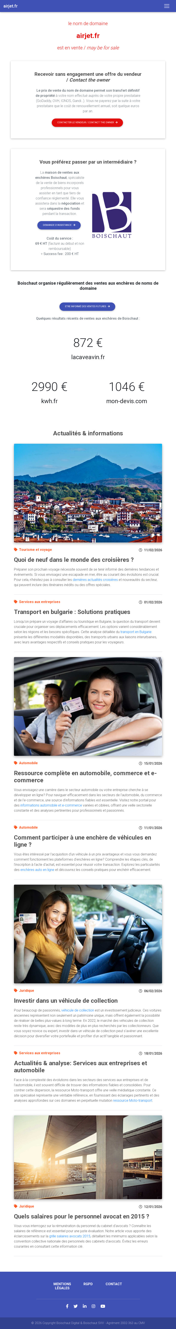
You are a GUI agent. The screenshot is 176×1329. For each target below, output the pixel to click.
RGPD (88, 1284)
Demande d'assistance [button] (57, 225)
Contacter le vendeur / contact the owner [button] (85, 122)
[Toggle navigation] (167, 6)
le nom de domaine (88, 23)
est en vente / (88, 47)
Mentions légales (62, 1286)
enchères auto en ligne (37, 870)
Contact (114, 1284)
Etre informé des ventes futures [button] (85, 306)
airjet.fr (88, 36)
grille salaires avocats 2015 (69, 1236)
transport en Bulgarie (136, 632)
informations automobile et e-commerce (51, 805)
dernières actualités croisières (95, 580)
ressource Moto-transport (132, 1100)
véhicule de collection (77, 1010)
